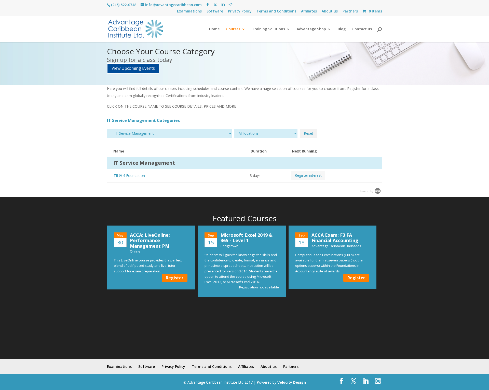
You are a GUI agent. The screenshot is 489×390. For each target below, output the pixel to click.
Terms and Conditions (276, 11)
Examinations (189, 11)
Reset (308, 133)
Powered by (367, 191)
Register (174, 278)
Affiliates (309, 11)
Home (214, 29)
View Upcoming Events (133, 68)
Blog (342, 29)
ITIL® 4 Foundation (129, 175)
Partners (350, 11)
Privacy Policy (240, 11)
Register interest (308, 175)
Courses (233, 29)
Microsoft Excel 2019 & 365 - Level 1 (247, 238)
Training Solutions (268, 29)
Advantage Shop (311, 29)
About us (330, 11)
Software (215, 11)
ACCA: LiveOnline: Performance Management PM (150, 240)
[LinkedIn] (223, 5)
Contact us (362, 29)
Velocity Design (291, 382)
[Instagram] (230, 5)
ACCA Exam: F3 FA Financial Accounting (334, 238)
